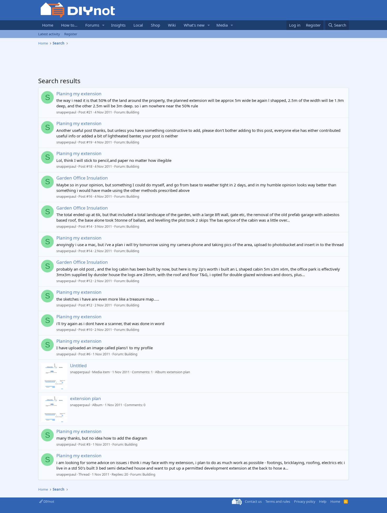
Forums (92, 25)
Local (138, 25)
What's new (194, 25)
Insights (118, 25)
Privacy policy (304, 501)
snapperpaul (66, 112)
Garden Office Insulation (82, 178)
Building (132, 112)
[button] (103, 25)
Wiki (172, 25)
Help (322, 501)
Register (70, 34)
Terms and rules (277, 501)
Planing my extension (79, 94)
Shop (155, 25)
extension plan (85, 398)
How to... (69, 25)
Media (222, 25)
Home (47, 25)
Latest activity (49, 34)
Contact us (253, 501)
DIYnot (48, 501)
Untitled (78, 365)
